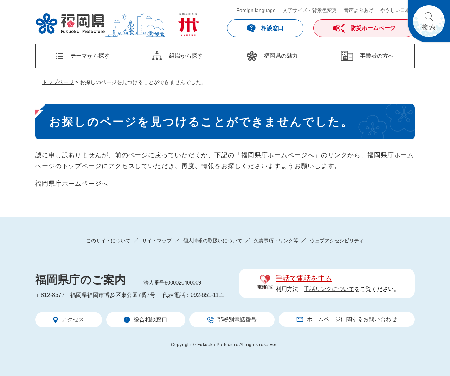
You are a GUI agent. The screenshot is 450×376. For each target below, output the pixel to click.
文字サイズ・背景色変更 (310, 10)
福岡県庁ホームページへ (71, 183)
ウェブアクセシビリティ (337, 240)
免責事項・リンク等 (276, 240)
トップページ (58, 82)
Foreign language (256, 10)
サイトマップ (157, 240)
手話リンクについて (329, 289)
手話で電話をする (304, 278)
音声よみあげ (358, 10)
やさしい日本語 (397, 10)
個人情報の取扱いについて (212, 240)
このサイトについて (108, 240)
